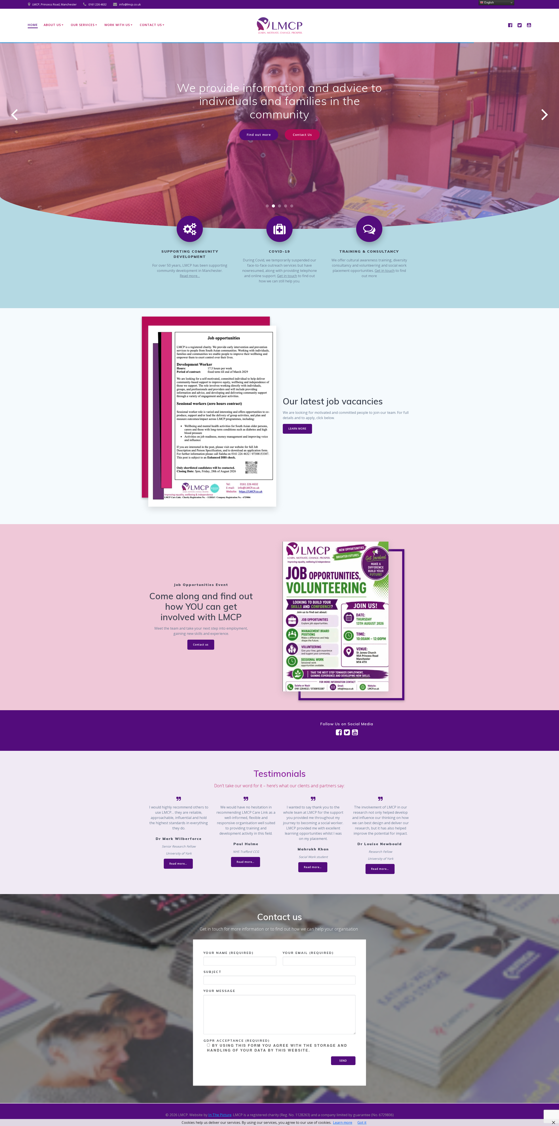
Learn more (342, 1122)
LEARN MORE (297, 428)
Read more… (190, 275)
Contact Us (151, 25)
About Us (52, 25)
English (488, 2)
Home (33, 25)
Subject (213, 972)
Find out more (259, 121)
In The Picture (219, 1114)
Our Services (83, 25)
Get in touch (287, 275)
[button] (267, 205)
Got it (361, 1122)
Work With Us (117, 25)
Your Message (219, 991)
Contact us (201, 644)
